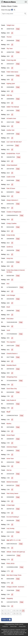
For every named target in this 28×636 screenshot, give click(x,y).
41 (14, 610)
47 (8, 613)
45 (2, 613)
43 (20, 610)
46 (5, 613)
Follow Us (5, 619)
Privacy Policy (22, 626)
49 (14, 613)
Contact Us (5, 626)
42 (17, 610)
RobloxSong (11, 624)
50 (17, 613)
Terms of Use (13, 626)
